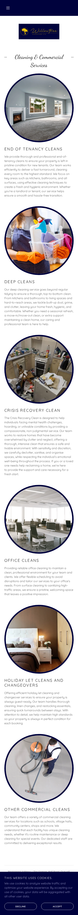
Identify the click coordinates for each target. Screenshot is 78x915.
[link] (39, 31)
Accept (57, 906)
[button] (8, 8)
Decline (20, 906)
